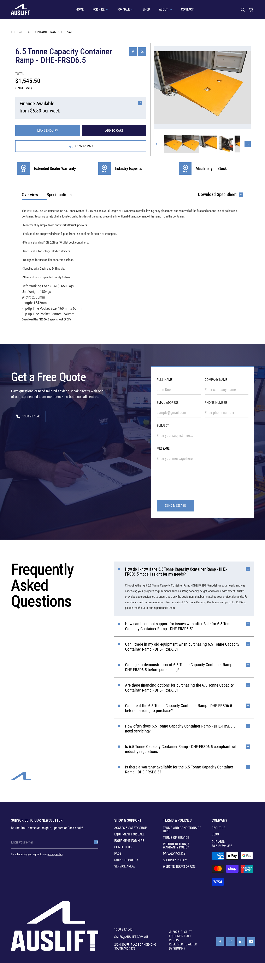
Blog (215, 834)
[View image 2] (190, 144)
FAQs (117, 853)
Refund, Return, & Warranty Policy (176, 845)
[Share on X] (142, 51)
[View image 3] (208, 144)
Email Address (167, 403)
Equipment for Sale (129, 834)
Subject (163, 426)
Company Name (216, 380)
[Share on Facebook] (133, 51)
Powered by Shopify (183, 946)
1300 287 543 (123, 929)
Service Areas (124, 866)
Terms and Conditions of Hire (182, 829)
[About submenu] (171, 9)
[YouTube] (251, 941)
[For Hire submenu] (107, 9)
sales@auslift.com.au (131, 937)
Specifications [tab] (59, 194)
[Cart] (251, 9)
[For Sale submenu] (132, 9)
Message (163, 448)
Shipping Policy (126, 860)
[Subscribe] (96, 842)
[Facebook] (220, 941)
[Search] (243, 9)
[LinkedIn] (241, 941)
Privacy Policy (174, 853)
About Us (218, 828)
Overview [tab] (30, 194)
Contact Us (122, 847)
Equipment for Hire (129, 840)
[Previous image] (157, 144)
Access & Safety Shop (130, 828)
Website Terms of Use (179, 866)
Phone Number (216, 403)
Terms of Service (176, 837)
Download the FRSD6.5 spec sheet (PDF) (46, 319)
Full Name (164, 380)
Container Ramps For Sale (54, 32)
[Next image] (248, 144)
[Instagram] (230, 941)
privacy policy (55, 854)
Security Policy (175, 860)
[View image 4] (226, 144)
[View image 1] (173, 144)
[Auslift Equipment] (20, 9)
